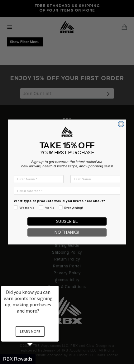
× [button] (56, 282)
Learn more (30, 331)
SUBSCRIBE (67, 221)
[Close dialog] (121, 124)
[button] (37, 359)
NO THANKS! (67, 232)
